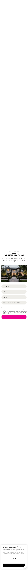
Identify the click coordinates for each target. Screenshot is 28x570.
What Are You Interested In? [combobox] (11, 302)
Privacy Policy (6, 313)
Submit (14, 316)
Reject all (14, 558)
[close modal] (24, 47)
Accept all (14, 565)
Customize (14, 562)
